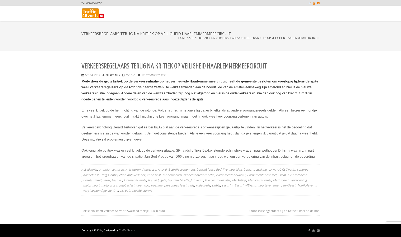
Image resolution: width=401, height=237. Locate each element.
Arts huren (133, 169)
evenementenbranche (198, 175)
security (227, 185)
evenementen (172, 175)
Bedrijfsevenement (181, 169)
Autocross (149, 169)
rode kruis (203, 185)
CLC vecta (288, 169)
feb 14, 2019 (92, 75)
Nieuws (130, 75)
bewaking (260, 169)
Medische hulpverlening (290, 180)
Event (282, 175)
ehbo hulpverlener (132, 175)
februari (202, 38)
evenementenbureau (230, 175)
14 (212, 38)
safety (216, 185)
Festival (117, 180)
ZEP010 (113, 191)
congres (302, 169)
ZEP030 (137, 191)
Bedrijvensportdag (229, 169)
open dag (142, 185)
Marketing (239, 180)
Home (182, 38)
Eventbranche (297, 175)
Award (162, 169)
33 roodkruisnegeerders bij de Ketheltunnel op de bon (283, 211)
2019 (191, 38)
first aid (153, 180)
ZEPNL (147, 191)
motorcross (109, 185)
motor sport (91, 185)
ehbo (113, 175)
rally (191, 185)
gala (163, 180)
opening (156, 185)
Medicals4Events (259, 180)
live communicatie (217, 180)
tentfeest (289, 185)
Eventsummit (92, 180)
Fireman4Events (135, 180)
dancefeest (91, 175)
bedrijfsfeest (205, 169)
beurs (248, 169)
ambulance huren (111, 169)
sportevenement (269, 185)
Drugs (104, 175)
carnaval (274, 169)
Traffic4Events (127, 230)
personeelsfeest (175, 185)
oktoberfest (127, 185)
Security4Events (246, 185)
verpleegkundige (95, 191)
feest (106, 180)
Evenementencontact (262, 175)
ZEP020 (125, 191)
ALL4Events (89, 169)
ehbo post (154, 175)
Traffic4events (307, 185)
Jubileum (197, 180)
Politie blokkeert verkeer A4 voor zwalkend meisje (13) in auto (123, 211)
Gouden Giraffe (178, 180)
